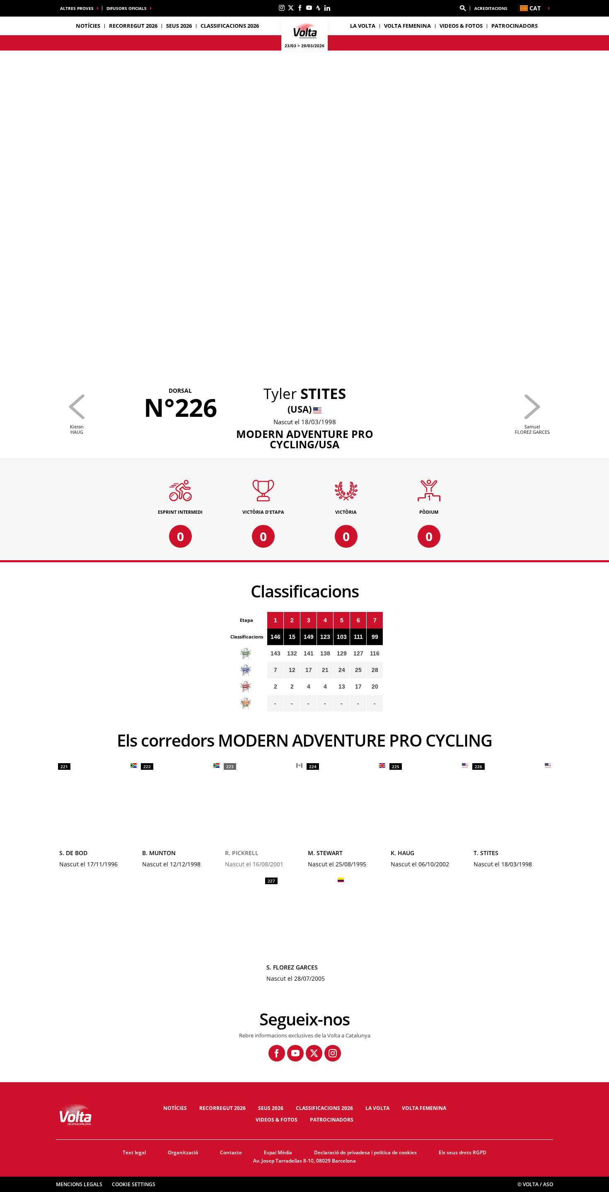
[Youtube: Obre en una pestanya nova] (309, 8)
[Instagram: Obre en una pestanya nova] (282, 8)
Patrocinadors (514, 25)
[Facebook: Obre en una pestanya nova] (300, 8)
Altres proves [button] (77, 8)
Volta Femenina (407, 25)
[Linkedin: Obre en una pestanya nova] (327, 8)
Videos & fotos (461, 25)
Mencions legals (79, 1184)
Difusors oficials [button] (126, 8)
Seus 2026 (270, 1108)
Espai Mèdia (278, 1152)
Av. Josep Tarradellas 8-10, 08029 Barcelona (304, 1160)
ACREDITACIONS (491, 8)
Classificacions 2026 (230, 25)
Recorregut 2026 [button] (133, 25)
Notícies (88, 25)
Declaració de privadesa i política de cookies (365, 1152)
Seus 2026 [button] (179, 25)
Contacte (231, 1152)
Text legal (134, 1152)
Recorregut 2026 (222, 1108)
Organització (183, 1152)
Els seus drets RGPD (462, 1152)
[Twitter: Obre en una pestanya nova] (291, 8)
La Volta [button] (362, 25)
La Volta (377, 1108)
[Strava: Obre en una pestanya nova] (318, 8)
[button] (463, 8)
